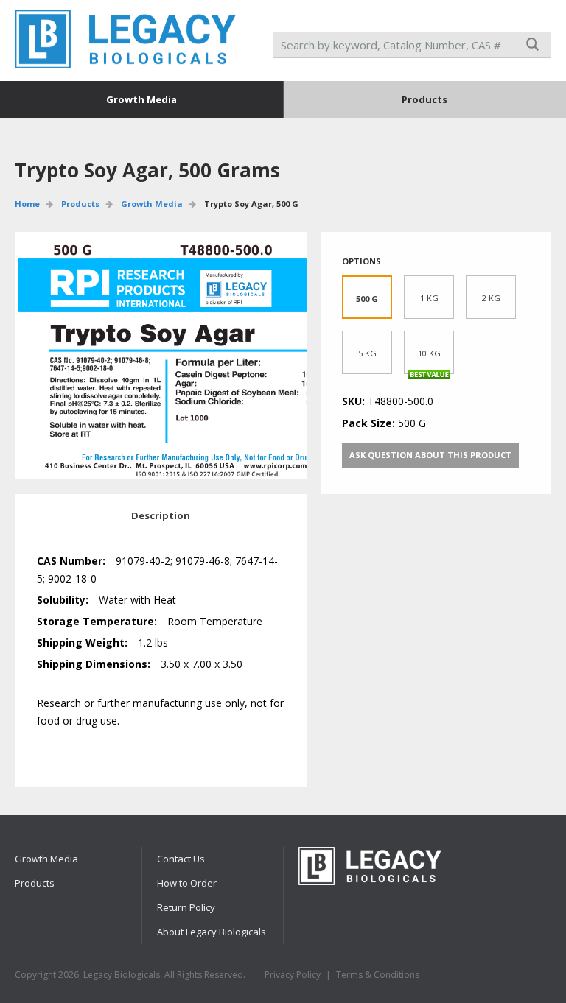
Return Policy (186, 907)
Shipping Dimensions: (93, 664)
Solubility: (62, 600)
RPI (125, 39)
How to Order (187, 883)
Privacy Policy (293, 974)
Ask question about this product (430, 454)
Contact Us (181, 858)
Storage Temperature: (97, 621)
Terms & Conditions (377, 974)
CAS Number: (71, 561)
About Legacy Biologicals (211, 931)
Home (27, 203)
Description (160, 515)
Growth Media (141, 99)
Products (424, 99)
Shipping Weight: (82, 643)
